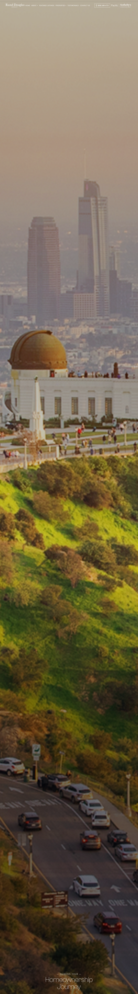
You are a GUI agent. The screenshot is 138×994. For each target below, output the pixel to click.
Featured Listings (46, 5)
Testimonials (73, 5)
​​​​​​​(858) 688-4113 (103, 5)
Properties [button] (60, 5)
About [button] (34, 5)
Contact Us (85, 5)
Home (27, 5)
